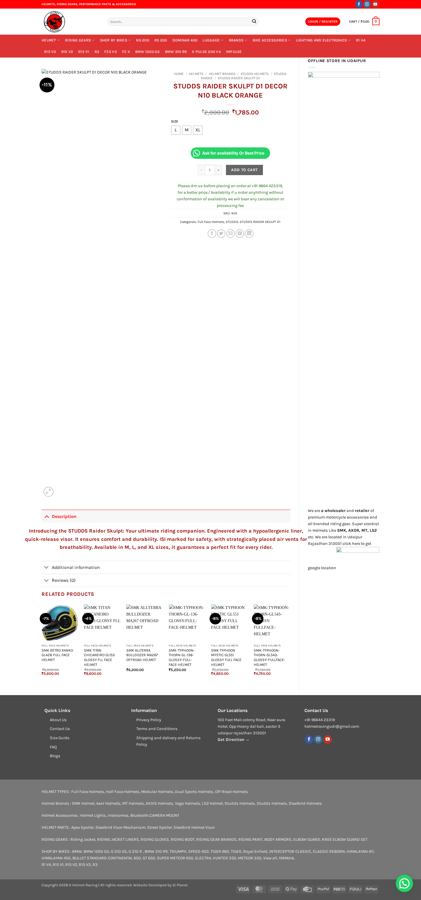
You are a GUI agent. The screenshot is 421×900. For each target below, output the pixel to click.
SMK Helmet (83, 803)
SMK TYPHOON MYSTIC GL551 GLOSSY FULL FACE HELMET (226, 657)
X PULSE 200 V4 (206, 52)
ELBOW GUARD (306, 839)
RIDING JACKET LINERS (118, 839)
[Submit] (253, 21)
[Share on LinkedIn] (249, 233)
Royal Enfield (255, 851)
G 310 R (136, 851)
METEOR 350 (249, 858)
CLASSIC (303, 851)
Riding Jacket (82, 839)
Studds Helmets (255, 74)
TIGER (236, 851)
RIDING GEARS (78, 40)
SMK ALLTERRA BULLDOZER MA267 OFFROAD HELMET (142, 655)
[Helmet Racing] (70, 21)
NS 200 (142, 40)
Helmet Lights (93, 815)
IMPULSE (234, 52)
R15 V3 (50, 52)
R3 (97, 52)
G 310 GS (119, 851)
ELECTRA (203, 858)
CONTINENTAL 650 (124, 858)
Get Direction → (233, 739)
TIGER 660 (219, 851)
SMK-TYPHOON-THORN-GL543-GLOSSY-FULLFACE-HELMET (269, 657)
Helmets (196, 74)
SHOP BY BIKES (113, 40)
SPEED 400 (198, 851)
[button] (322, 21)
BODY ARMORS (278, 839)
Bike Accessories (270, 40)
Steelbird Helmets (305, 803)
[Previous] (42, 645)
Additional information (76, 567)
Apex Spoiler (82, 827)
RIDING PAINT (250, 839)
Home (179, 74)
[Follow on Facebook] (359, 4)
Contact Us (60, 728)
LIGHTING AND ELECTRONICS (321, 40)
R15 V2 (67, 52)
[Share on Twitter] (221, 233)
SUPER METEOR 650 (175, 858)
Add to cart (244, 169)
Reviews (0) (64, 580)
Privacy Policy (148, 719)
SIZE (174, 121)
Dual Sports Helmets (194, 791)
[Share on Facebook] (212, 233)
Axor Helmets (108, 803)
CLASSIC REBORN (329, 851)
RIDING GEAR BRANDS (216, 839)
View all (270, 858)
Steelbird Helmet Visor (194, 827)
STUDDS (232, 222)
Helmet (49, 40)
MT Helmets (133, 803)
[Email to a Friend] (230, 233)
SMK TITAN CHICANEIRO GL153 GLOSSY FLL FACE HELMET (99, 657)
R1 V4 (360, 40)
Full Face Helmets (211, 222)
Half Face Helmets (122, 791)
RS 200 (160, 40)
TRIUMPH (178, 851)
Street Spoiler (159, 827)
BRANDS (236, 40)
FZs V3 (110, 52)
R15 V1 (83, 52)
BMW (77, 851)
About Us (58, 719)
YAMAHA (286, 858)
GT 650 (149, 858)
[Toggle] (47, 516)
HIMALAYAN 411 (360, 851)
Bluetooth (139, 815)
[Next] (290, 645)
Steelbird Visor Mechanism (120, 827)
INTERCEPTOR (281, 851)
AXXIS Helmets (159, 803)
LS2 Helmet (212, 803)
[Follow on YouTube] (375, 4)
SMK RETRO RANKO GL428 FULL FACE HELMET (57, 655)
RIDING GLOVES (155, 839)
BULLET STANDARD (89, 858)
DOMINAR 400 (185, 40)
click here (351, 543)
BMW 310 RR (176, 52)
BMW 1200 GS (147, 52)
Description (64, 516)
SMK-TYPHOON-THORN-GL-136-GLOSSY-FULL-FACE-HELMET (182, 657)
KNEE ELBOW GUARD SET (344, 839)
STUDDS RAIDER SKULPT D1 (239, 78)
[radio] (176, 130)
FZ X (126, 52)
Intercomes (118, 815)
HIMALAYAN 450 (56, 858)
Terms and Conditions (157, 728)
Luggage (211, 40)
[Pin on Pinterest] (240, 233)
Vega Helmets (187, 803)
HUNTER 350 (224, 858)
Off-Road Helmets (231, 791)
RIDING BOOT (182, 839)
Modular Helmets (157, 791)
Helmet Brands (222, 74)
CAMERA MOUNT (164, 815)
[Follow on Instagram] (367, 4)
